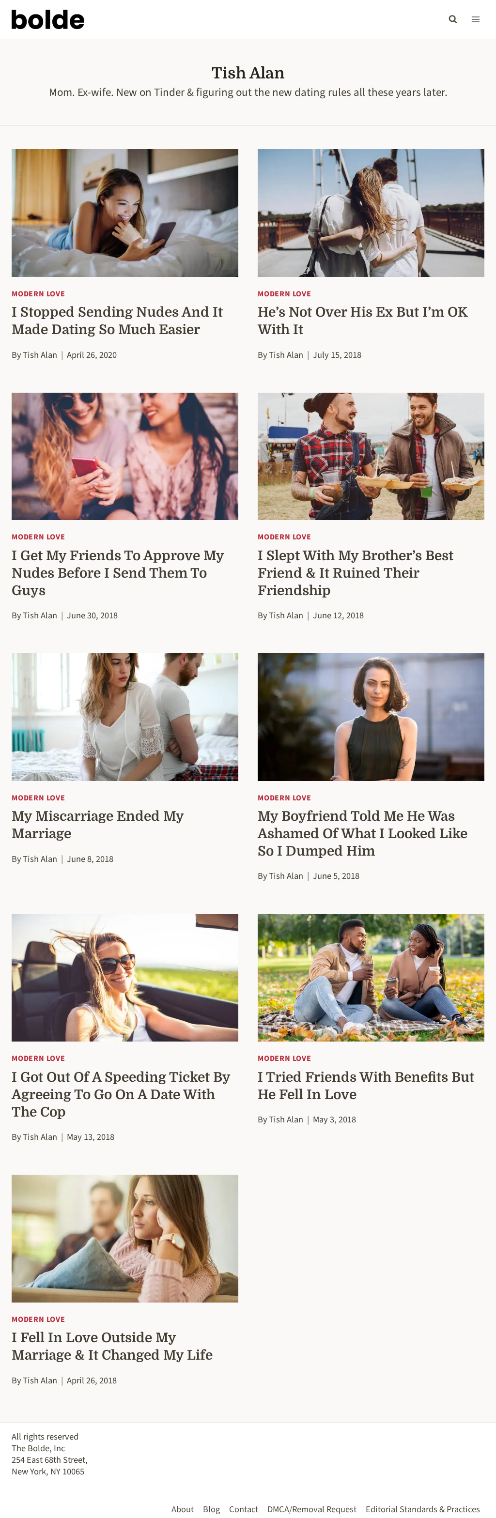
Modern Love (38, 294)
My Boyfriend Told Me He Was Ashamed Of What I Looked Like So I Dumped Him (362, 834)
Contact (243, 1509)
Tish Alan (40, 355)
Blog (211, 1509)
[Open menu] (475, 19)
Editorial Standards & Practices (423, 1509)
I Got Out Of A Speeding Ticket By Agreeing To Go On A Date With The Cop (121, 1095)
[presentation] (125, 212)
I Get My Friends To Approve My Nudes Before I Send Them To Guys (118, 573)
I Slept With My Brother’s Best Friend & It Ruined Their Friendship (355, 573)
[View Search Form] (453, 19)
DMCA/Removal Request (311, 1509)
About (182, 1509)
